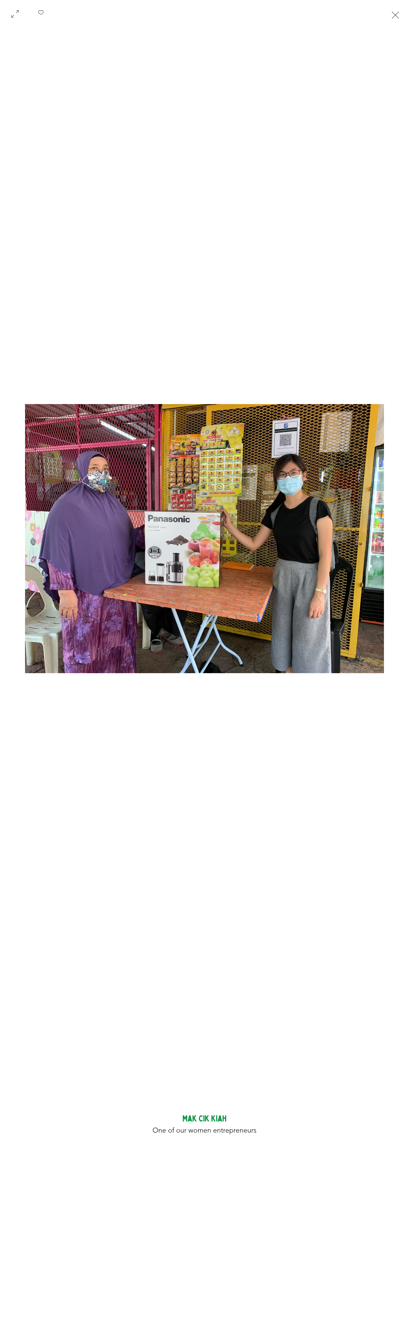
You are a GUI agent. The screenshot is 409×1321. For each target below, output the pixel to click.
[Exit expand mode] (395, 14)
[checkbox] (41, 14)
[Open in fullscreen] (15, 13)
